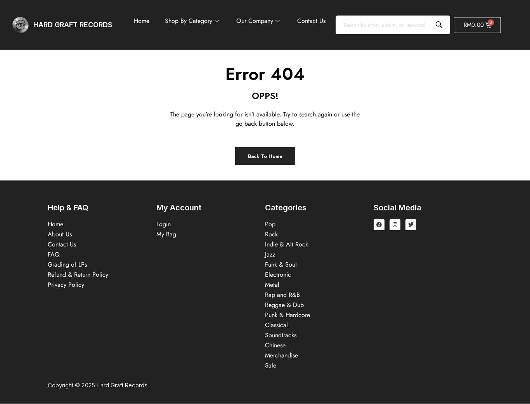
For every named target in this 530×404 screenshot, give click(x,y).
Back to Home (265, 156)
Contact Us (311, 20)
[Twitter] (410, 224)
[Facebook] (379, 224)
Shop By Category (188, 20)
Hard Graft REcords (72, 25)
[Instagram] (395, 224)
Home (141, 20)
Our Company (254, 20)
